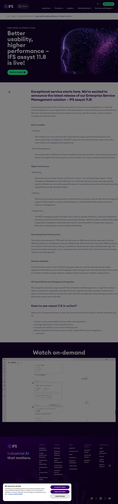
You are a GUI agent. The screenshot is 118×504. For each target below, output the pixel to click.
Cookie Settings (60, 496)
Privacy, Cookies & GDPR (15, 494)
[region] (37, 492)
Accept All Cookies (59, 487)
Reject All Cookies (60, 492)
